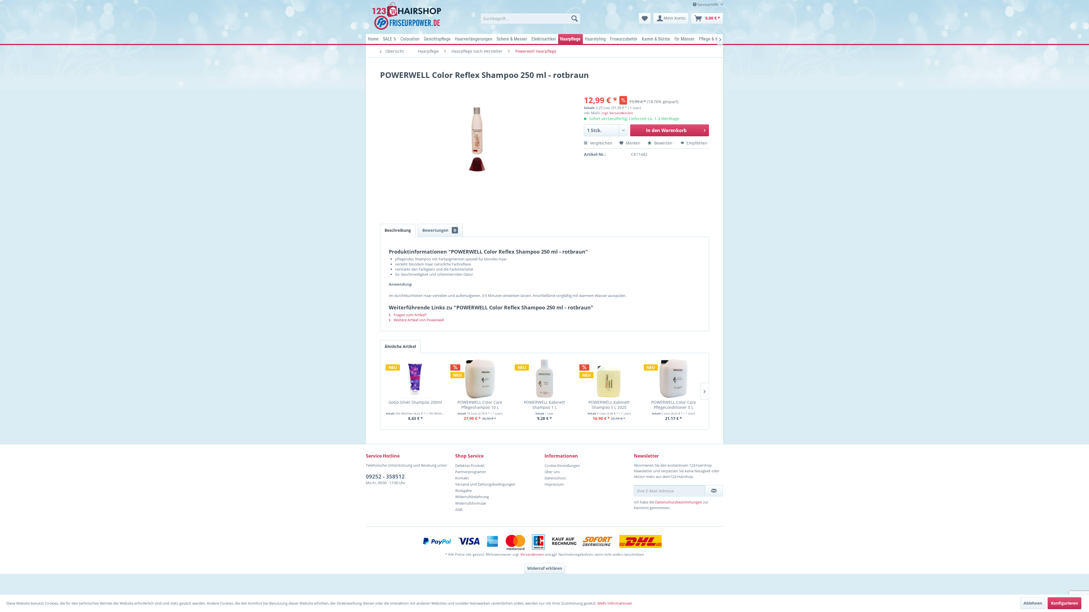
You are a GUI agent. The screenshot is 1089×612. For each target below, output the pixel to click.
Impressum (554, 484)
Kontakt (462, 478)
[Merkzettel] (645, 18)
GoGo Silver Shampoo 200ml (415, 402)
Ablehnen (1032, 603)
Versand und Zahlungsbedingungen (485, 484)
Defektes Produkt (470, 465)
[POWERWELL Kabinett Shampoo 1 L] (544, 378)
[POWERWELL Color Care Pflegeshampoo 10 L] (480, 378)
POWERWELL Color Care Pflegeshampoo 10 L (479, 405)
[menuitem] (530, 18)
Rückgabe (463, 490)
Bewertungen (439, 230)
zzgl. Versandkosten (617, 112)
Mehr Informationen (615, 603)
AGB (458, 509)
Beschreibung (398, 230)
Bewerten (663, 143)
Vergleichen (600, 143)
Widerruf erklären (544, 568)
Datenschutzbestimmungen (678, 502)
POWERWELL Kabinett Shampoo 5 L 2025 (609, 405)
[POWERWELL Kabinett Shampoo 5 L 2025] (609, 378)
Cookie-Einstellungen (562, 465)
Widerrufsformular (470, 503)
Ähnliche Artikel (400, 346)
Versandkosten (532, 554)
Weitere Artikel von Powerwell (418, 319)
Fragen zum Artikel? (410, 314)
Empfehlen (696, 143)
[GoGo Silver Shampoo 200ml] (415, 378)
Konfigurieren (1064, 603)
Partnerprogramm (470, 471)
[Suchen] (575, 18)
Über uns (552, 471)
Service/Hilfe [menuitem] (708, 4)
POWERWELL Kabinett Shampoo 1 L (544, 405)
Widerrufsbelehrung (472, 496)
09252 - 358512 (385, 476)
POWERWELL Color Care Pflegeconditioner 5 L (673, 405)
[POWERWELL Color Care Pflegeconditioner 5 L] (673, 378)
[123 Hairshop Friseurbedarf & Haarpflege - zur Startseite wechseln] (408, 16)
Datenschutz (555, 478)
